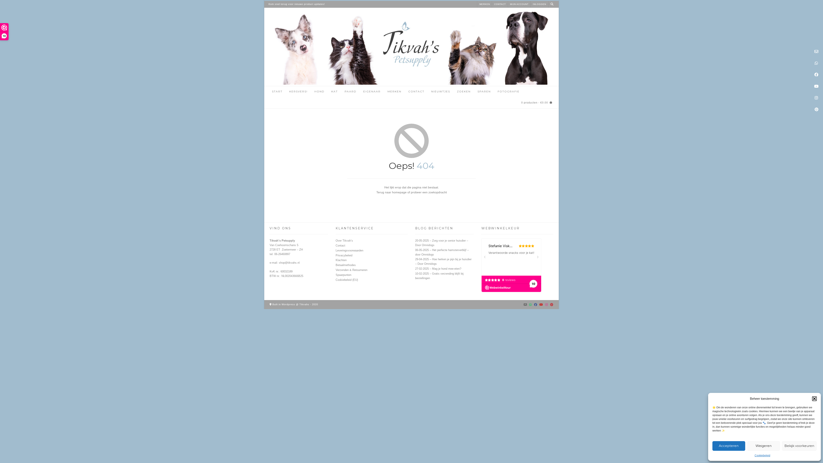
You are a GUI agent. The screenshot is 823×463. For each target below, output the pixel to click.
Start (277, 91)
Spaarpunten (343, 275)
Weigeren (763, 446)
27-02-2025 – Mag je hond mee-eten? (438, 268)
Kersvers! (298, 91)
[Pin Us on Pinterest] (816, 109)
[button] (814, 399)
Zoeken (464, 91)
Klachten (341, 260)
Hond (319, 91)
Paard (350, 91)
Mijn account (519, 4)
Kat (334, 91)
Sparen (484, 91)
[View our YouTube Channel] (816, 86)
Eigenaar (372, 91)
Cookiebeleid (762, 455)
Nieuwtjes (440, 91)
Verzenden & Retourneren (351, 270)
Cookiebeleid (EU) (347, 279)
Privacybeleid (344, 255)
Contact (500, 4)
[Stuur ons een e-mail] (816, 51)
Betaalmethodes (346, 265)
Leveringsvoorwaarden (349, 250)
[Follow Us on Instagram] (816, 98)
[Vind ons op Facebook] (816, 74)
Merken (484, 4)
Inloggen (539, 4)
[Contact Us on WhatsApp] (816, 63)
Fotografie (509, 91)
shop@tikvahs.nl (289, 262)
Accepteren (729, 446)
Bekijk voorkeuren (799, 446)
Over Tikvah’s (344, 240)
